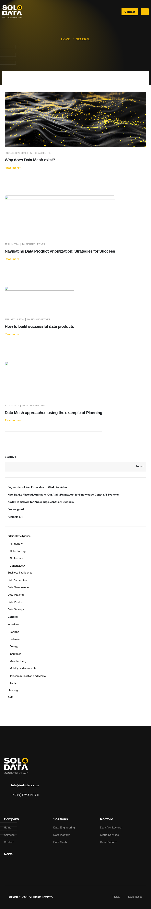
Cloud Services (109, 834)
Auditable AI (15, 516)
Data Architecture (18, 580)
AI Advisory (16, 543)
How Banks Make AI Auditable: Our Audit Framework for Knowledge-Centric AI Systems (63, 494)
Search (10, 456)
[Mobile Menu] (145, 11)
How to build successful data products (39, 326)
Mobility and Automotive (24, 668)
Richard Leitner (42, 153)
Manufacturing (18, 661)
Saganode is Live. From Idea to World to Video (37, 487)
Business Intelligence (20, 572)
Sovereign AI (16, 509)
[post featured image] (75, 119)
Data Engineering (64, 827)
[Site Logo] (12, 11)
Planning (13, 690)
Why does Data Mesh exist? (30, 160)
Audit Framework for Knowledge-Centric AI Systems (41, 501)
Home (7, 827)
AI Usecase (16, 558)
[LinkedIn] (7, 805)
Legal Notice (135, 896)
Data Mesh (60, 842)
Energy (14, 646)
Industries (13, 624)
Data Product (15, 602)
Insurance (15, 653)
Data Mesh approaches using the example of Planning (53, 412)
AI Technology (18, 551)
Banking (14, 631)
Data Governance (18, 587)
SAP (10, 697)
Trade (13, 683)
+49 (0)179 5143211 (25, 795)
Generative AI (18, 565)
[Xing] (14, 805)
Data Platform (16, 594)
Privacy (116, 896)
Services (9, 834)
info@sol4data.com (25, 785)
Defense (15, 639)
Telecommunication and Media (28, 675)
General (13, 616)
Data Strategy (16, 609)
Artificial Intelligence (19, 535)
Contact (9, 842)
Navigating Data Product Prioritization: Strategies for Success (60, 251)
